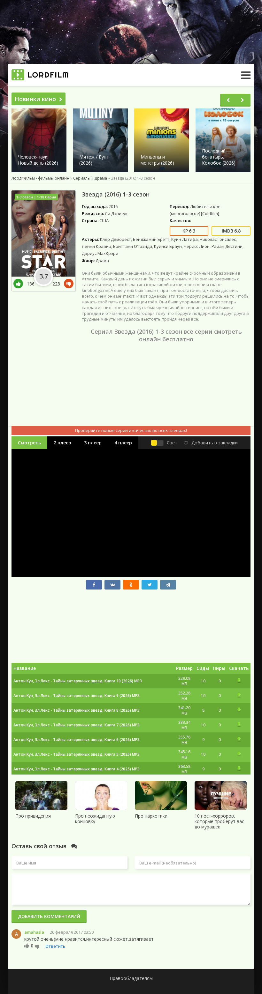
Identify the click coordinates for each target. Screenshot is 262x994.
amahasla (34, 932)
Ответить (55, 946)
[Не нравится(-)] (67, 284)
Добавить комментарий (49, 916)
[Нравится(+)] (20, 284)
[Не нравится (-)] (37, 946)
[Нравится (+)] (26, 945)
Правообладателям (131, 978)
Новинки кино (35, 99)
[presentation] (228, 100)
